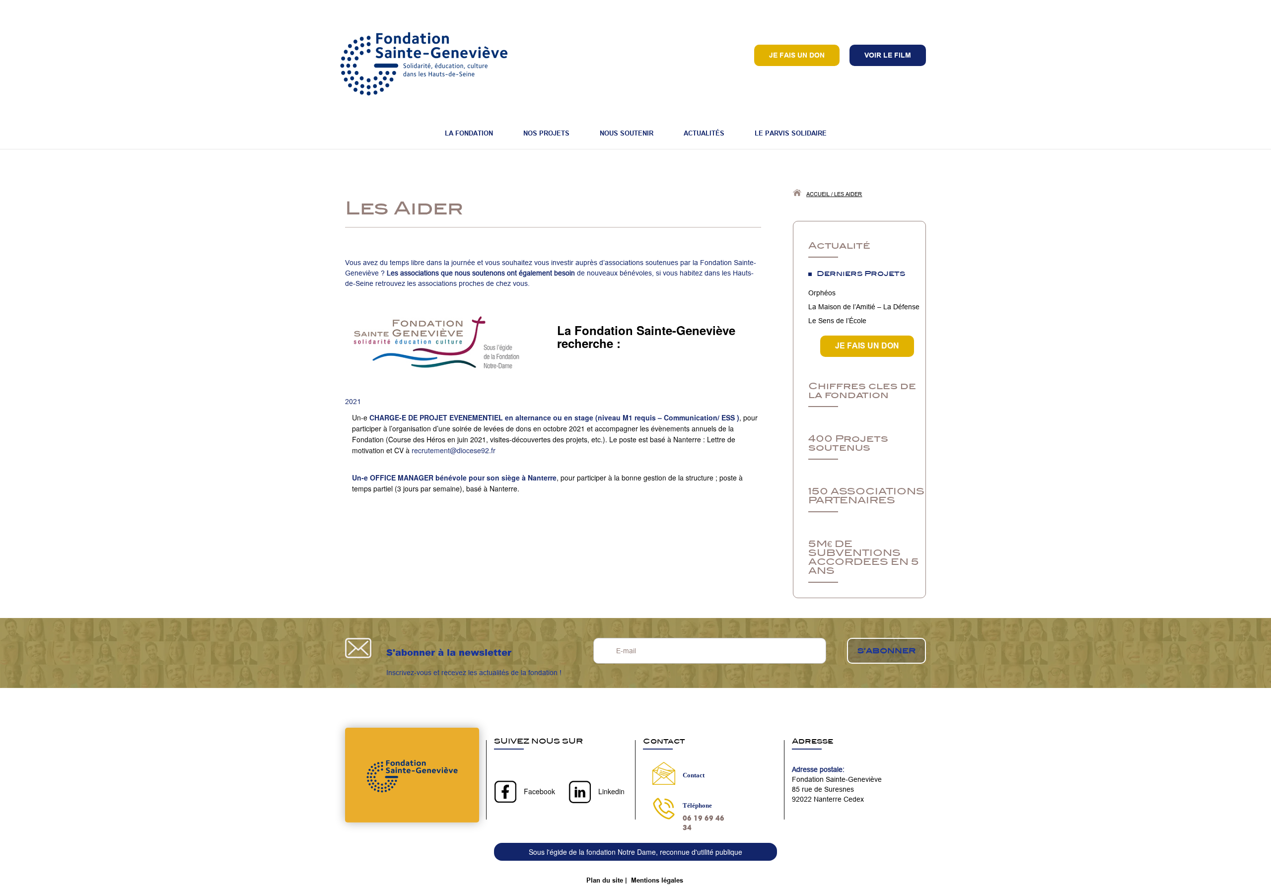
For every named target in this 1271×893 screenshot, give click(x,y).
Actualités (704, 133)
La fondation (469, 133)
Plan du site (604, 880)
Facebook (539, 791)
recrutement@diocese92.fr (453, 450)
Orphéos (822, 293)
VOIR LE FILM (887, 55)
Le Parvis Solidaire (791, 133)
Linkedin (611, 791)
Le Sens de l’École (837, 321)
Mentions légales (657, 880)
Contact (694, 775)
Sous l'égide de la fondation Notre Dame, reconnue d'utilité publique (635, 852)
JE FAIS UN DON (867, 345)
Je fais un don (797, 55)
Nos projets (546, 133)
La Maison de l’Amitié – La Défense (863, 307)
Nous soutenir (626, 133)
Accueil (818, 194)
